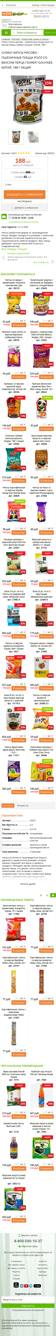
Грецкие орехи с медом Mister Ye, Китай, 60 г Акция (42, 646)
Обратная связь (29, 1246)
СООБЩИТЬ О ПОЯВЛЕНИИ (25, 194)
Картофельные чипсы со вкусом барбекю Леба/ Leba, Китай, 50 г (14, 960)
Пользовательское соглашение (28, 1310)
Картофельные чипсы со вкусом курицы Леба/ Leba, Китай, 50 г (41, 908)
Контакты (11, 5)
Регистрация (48, 5)
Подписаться (28, 1305)
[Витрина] (53, 895)
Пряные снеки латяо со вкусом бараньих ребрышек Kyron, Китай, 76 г (14, 335)
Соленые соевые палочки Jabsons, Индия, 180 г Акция (14, 438)
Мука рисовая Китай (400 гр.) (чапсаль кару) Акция (14, 1074)
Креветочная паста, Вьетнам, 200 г (14, 1124)
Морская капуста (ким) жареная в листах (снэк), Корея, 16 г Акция (41, 1127)
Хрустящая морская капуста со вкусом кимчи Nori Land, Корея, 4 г (41, 439)
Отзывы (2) (22, 805)
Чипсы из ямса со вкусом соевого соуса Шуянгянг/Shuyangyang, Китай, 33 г (41, 491)
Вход (36, 5)
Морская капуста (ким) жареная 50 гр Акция (13, 1176)
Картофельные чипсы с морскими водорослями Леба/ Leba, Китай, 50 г (14, 1013)
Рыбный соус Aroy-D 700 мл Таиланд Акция (41, 1073)
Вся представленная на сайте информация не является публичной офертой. (28, 1254)
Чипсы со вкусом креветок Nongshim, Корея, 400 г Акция (14, 646)
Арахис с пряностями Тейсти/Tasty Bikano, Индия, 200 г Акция (41, 334)
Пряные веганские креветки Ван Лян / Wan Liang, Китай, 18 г (41, 386)
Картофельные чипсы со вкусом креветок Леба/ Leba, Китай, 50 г (41, 960)
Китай (33, 829)
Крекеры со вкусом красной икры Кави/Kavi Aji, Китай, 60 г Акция (14, 387)
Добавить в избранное (26, 207)
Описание (8, 805)
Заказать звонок (41, 15)
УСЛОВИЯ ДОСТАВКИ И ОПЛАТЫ (24, 222)
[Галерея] (47, 895)
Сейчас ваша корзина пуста (23, 25)
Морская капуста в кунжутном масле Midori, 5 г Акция (41, 542)
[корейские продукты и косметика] (2, 9)
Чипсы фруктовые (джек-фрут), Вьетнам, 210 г (14, 750)
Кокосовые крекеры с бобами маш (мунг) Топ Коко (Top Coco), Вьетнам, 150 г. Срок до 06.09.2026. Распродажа (41, 752)
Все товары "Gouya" (14, 249)
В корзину (19, 325)
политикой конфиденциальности (16, 1325)
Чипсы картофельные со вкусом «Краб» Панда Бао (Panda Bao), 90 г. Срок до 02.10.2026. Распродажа (14, 493)
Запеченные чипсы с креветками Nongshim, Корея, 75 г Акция (14, 908)
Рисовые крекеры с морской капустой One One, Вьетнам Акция (14, 542)
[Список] (41, 895)
